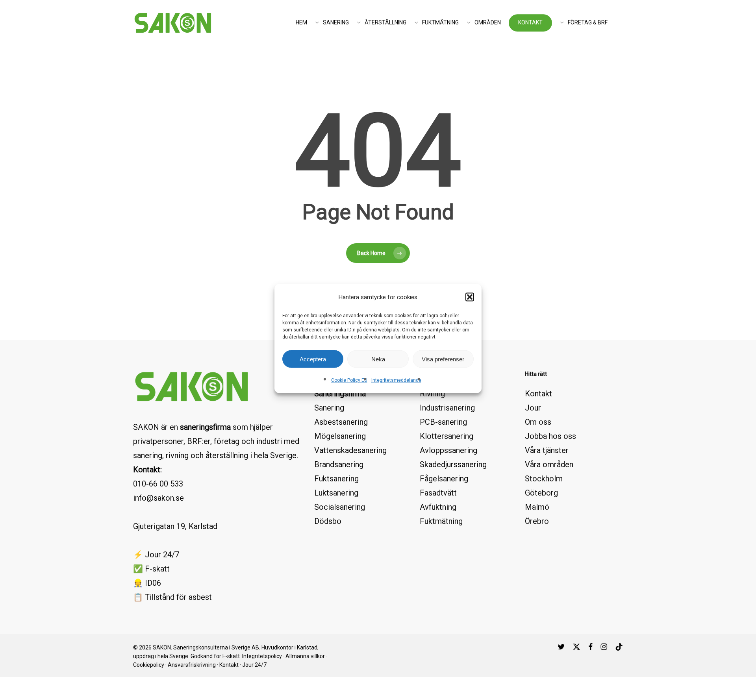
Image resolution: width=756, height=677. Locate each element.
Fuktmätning (441, 521)
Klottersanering (446, 436)
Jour (533, 407)
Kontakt (538, 393)
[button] (470, 297)
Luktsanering (336, 493)
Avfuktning (438, 507)
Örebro (537, 521)
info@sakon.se (158, 498)
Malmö (537, 507)
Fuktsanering (336, 478)
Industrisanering (447, 407)
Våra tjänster (547, 450)
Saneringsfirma (340, 393)
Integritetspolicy (262, 656)
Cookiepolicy (148, 665)
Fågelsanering (444, 478)
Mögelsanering (340, 436)
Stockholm (544, 478)
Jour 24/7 (254, 665)
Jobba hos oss (550, 436)
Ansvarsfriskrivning (192, 665)
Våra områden (549, 464)
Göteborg (541, 493)
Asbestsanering (341, 422)
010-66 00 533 (158, 483)
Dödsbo (327, 521)
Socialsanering (339, 507)
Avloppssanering (448, 450)
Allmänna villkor (305, 656)
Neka (378, 358)
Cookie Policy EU (349, 380)
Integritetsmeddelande (396, 380)
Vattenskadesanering (350, 450)
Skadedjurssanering (453, 464)
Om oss (538, 422)
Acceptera (313, 358)
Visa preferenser (443, 358)
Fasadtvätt (438, 493)
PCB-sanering (443, 422)
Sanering (329, 407)
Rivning (432, 393)
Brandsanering (338, 464)
